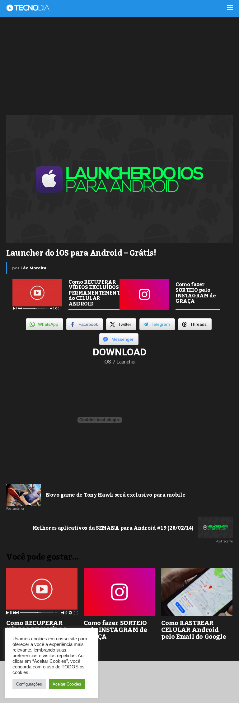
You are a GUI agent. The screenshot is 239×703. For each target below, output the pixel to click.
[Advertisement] (119, 65)
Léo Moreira (33, 268)
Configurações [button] (29, 684)
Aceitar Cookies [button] (67, 684)
